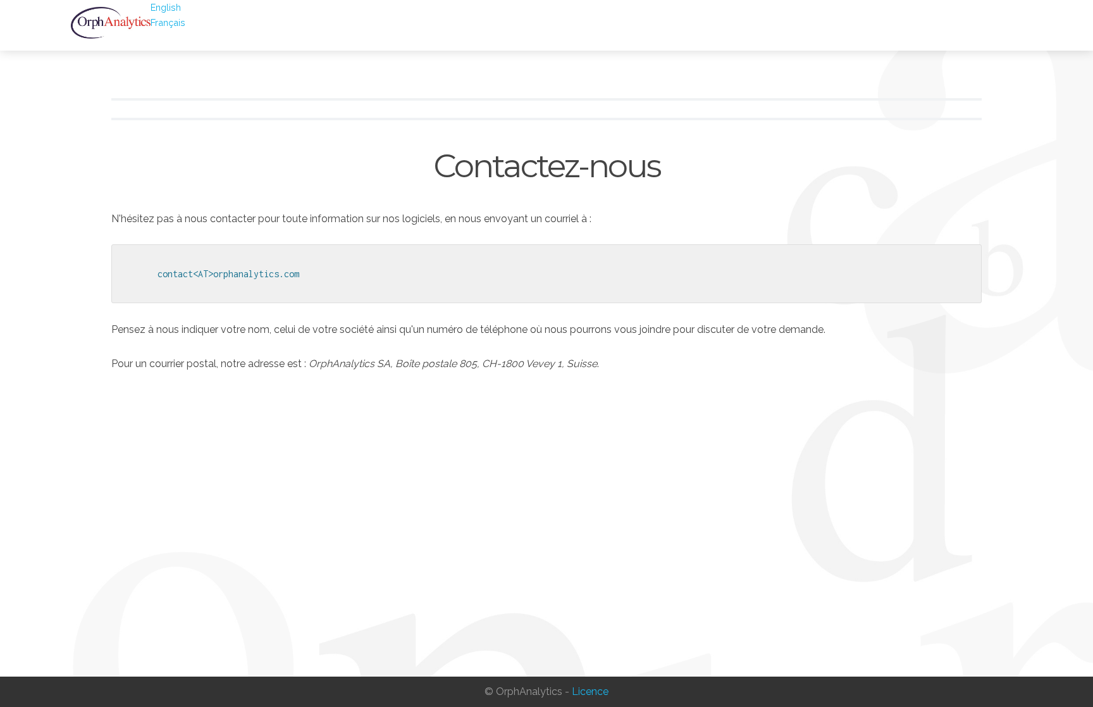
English (166, 7)
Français (168, 22)
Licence (590, 691)
